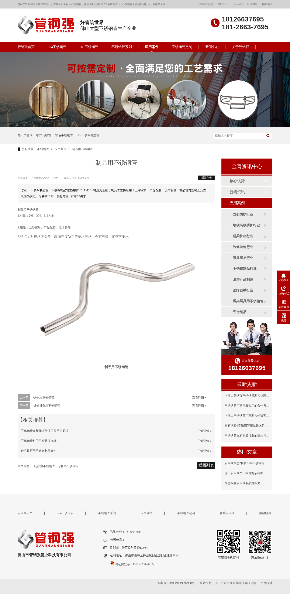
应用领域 (146, 513)
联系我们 (237, 4)
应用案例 (152, 47)
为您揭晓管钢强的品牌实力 (242, 483)
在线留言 (223, 4)
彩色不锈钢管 (64, 135)
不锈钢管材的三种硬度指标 (38, 440)
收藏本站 (252, 4)
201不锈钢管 (89, 47)
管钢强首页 (26, 47)
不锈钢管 (43, 149)
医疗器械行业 (243, 290)
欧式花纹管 (43, 135)
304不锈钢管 (57, 47)
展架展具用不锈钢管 (248, 301)
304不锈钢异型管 (88, 135)
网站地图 (267, 4)
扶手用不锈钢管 (43, 397)
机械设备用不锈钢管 (46, 405)
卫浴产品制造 (243, 279)
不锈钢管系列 (121, 47)
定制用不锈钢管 (68, 466)
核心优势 (237, 181)
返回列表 (206, 177)
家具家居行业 (243, 257)
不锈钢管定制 (205, 4)
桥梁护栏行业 (243, 236)
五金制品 (239, 312)
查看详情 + (199, 397)
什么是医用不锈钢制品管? (38, 450)
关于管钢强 (240, 47)
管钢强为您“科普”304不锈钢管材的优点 (250, 463)
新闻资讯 (237, 192)
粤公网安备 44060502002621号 (134, 564)
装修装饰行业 (243, 247)
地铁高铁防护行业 (246, 225)
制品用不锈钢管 (82, 149)
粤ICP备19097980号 (182, 583)
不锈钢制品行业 (245, 268)
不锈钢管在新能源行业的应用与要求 (44, 430)
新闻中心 (212, 47)
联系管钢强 (227, 513)
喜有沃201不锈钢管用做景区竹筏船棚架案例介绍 (257, 425)
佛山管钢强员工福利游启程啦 (244, 473)
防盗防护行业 (243, 214)
